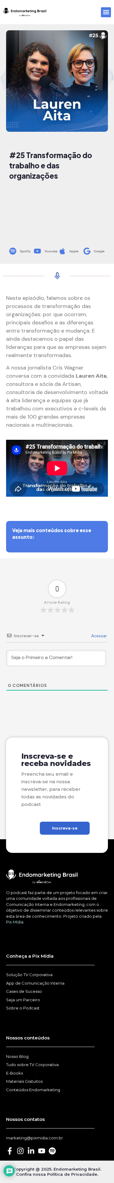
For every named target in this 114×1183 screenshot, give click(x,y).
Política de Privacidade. (72, 1174)
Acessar (98, 635)
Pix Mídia (14, 922)
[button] (106, 12)
